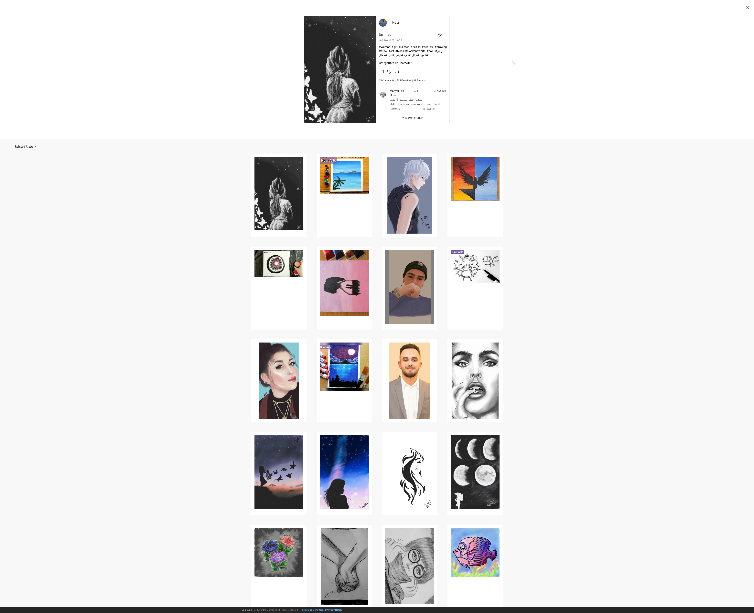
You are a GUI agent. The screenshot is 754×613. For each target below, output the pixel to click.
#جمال (383, 55)
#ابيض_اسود (395, 55)
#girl (394, 46)
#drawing (441, 46)
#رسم (439, 51)
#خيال (415, 55)
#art (391, 51)
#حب (407, 55)
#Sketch (403, 46)
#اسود (424, 55)
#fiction (416, 46)
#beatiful (428, 46)
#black (399, 51)
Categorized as (395, 63)
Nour (393, 95)
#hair (430, 51)
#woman (384, 46)
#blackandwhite (415, 51)
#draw (383, 51)
